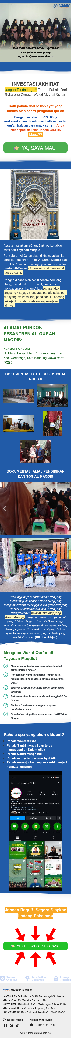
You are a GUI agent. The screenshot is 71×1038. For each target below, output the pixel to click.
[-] (5, 1025)
